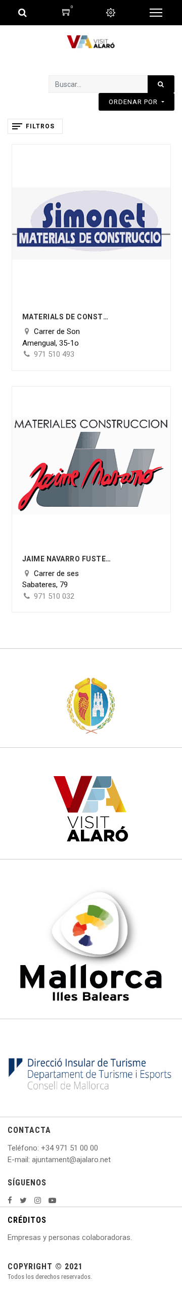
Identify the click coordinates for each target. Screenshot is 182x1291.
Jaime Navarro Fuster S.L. (67, 559)
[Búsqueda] (161, 84)
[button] (136, 102)
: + (41, 1148)
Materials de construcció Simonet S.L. (67, 317)
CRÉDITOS (27, 1220)
